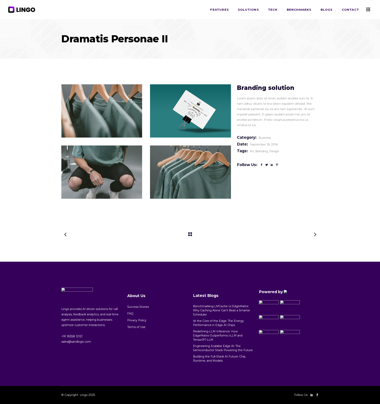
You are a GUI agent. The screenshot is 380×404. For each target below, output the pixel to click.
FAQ (130, 313)
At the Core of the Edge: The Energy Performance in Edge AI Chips (218, 323)
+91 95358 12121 (72, 336)
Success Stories (138, 307)
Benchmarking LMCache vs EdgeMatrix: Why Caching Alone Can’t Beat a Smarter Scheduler (221, 310)
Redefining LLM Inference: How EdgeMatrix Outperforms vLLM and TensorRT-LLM (217, 335)
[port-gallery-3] (190, 172)
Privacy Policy (136, 320)
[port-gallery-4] (190, 111)
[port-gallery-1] (101, 111)
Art (252, 151)
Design (274, 151)
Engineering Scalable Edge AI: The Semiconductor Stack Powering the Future (223, 348)
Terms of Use (136, 327)
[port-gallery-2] (101, 172)
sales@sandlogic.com (76, 341)
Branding (261, 151)
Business (264, 138)
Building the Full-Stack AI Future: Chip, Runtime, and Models (219, 358)
